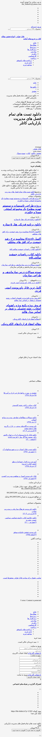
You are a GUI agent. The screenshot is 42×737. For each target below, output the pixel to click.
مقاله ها (33, 45)
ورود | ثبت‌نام (36, 27)
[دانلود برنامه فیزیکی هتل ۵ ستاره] (27, 219)
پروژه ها (33, 47)
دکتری (34, 54)
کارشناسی (32, 56)
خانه (34, 43)
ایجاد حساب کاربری (34, 677)
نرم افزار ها (31, 49)
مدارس (33, 52)
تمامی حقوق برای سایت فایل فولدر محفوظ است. (22, 578)
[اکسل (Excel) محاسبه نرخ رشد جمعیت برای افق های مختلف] (21, 234)
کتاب (28, 153)
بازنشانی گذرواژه (34, 653)
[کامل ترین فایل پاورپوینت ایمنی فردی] (25, 283)
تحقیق (38, 153)
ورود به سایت (35, 655)
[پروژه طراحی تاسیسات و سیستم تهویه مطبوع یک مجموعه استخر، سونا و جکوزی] (21, 201)
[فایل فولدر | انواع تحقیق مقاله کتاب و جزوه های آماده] (33, 74)
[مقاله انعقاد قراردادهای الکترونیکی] (27, 319)
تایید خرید (28, 63)
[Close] (40, 735)
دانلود (33, 153)
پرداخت (33, 58)
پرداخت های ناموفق (24, 60)
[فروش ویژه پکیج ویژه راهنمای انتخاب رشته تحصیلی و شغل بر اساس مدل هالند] (21, 300)
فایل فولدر (37, 149)
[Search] (9, 29)
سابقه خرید (27, 65)
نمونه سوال (21, 153)
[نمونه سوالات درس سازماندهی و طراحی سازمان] (21, 265)
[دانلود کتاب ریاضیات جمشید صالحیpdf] (25, 249)
